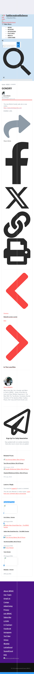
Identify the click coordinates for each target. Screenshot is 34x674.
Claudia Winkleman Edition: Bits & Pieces (16, 473)
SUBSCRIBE (11, 37)
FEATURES (11, 33)
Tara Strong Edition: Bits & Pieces (13, 463)
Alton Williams (6, 95)
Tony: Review (7, 552)
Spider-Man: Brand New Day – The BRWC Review (16, 531)
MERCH (10, 35)
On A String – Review (9, 517)
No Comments (5, 97)
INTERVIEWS (12, 31)
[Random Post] (2, 41)
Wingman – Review (9, 569)
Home (3, 84)
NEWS (10, 27)
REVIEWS (11, 29)
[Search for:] (11, 46)
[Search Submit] (18, 45)
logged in (14, 488)
